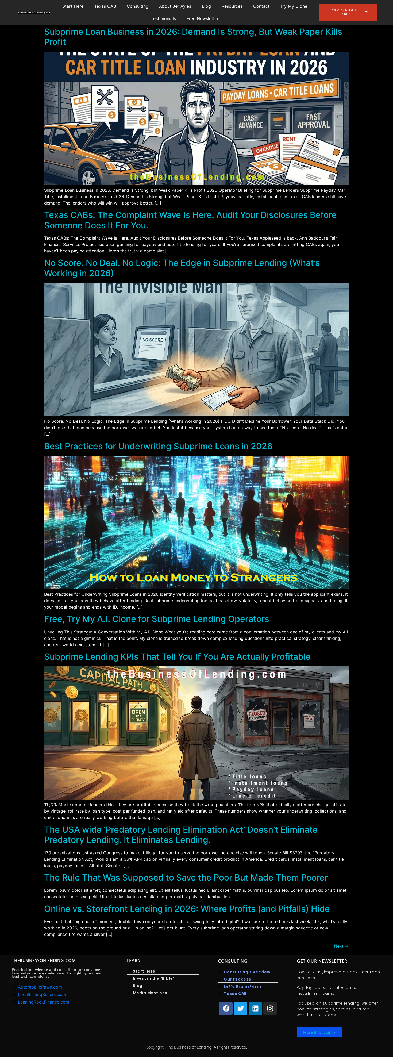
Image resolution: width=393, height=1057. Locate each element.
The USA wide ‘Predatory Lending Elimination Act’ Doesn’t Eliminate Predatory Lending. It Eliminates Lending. (181, 834)
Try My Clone (293, 6)
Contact (261, 6)
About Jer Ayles (175, 6)
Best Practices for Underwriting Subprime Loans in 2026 (158, 446)
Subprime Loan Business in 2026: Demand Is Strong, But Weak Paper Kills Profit (193, 36)
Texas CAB (105, 6)
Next (341, 946)
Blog (206, 6)
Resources (232, 6)
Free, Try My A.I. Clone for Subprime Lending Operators (156, 619)
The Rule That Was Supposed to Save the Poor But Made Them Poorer (186, 877)
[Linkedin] (255, 1008)
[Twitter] (240, 1008)
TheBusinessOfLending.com (44, 961)
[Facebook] (226, 1008)
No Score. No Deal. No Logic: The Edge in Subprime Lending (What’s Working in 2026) (182, 267)
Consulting (137, 6)
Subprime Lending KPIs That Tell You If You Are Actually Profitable (177, 656)
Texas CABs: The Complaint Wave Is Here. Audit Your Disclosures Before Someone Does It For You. (190, 220)
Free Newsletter (203, 18)
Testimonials (163, 18)
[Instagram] (270, 1008)
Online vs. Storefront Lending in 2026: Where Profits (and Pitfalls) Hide (187, 909)
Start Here (72, 6)
